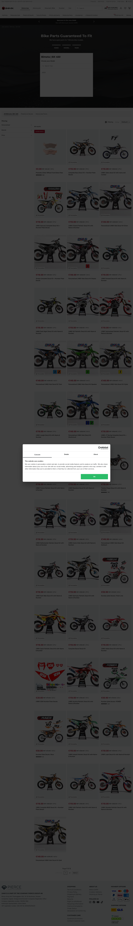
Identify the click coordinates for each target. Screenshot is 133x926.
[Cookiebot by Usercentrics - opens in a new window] (99, 447)
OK (94, 476)
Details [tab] (66, 454)
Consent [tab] (37, 454)
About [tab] (96, 454)
